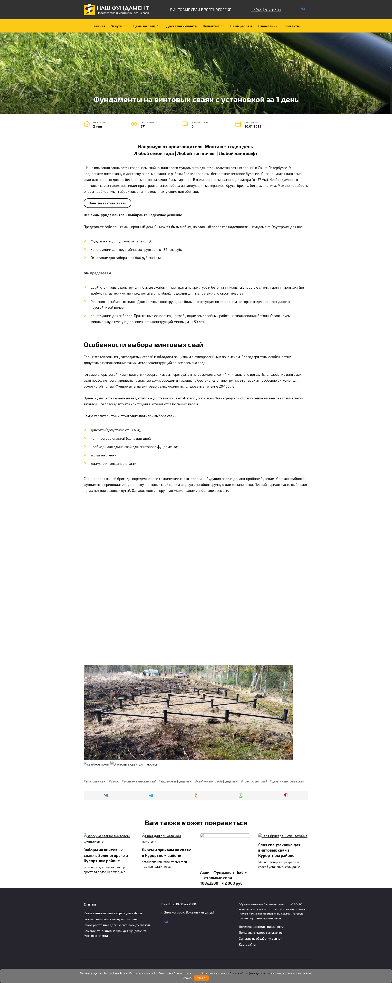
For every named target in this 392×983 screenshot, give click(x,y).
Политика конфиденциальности (261, 926)
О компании (267, 26)
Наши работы (241, 26)
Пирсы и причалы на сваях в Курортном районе (166, 852)
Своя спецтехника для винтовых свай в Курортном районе (279, 850)
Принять (201, 978)
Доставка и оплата (181, 26)
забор (115, 781)
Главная (98, 26)
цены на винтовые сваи (288, 781)
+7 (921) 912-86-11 (266, 9)
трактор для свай (255, 781)
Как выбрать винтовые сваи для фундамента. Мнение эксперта (115, 933)
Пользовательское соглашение (261, 932)
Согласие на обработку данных (260, 938)
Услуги (116, 26)
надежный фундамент (177, 781)
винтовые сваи (96, 781)
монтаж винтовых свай (140, 781)
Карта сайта (247, 944)
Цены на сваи (144, 26)
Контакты (292, 26)
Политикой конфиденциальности (250, 973)
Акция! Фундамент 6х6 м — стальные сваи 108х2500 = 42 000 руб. (223, 877)
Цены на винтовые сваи (107, 203)
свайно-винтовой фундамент (217, 781)
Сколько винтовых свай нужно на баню (111, 919)
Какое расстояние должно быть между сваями (117, 925)
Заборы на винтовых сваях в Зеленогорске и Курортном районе (106, 855)
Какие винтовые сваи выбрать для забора (113, 913)
